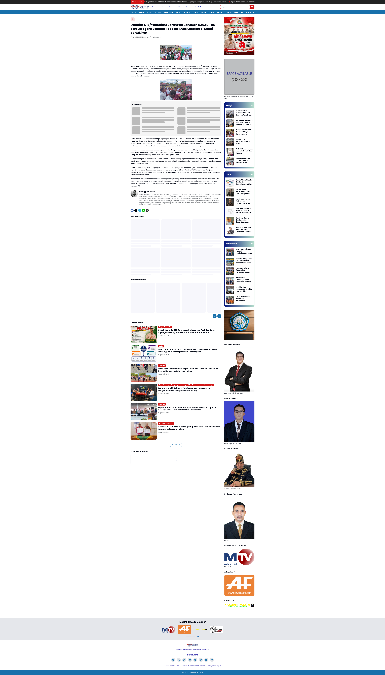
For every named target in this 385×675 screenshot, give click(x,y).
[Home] (133, 19)
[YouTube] (190, 660)
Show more (176, 445)
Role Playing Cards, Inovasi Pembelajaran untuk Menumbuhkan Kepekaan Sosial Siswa (244, 251)
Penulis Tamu (199, 7)
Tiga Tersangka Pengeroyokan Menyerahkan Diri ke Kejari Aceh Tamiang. (186, 385)
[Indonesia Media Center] (140, 7)
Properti (220, 12)
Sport (188, 7)
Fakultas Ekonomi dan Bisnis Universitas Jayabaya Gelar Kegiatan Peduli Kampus (243, 299)
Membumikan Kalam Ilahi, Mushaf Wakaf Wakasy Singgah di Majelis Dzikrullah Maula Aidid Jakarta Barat (244, 122)
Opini (161, 346)
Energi (228, 12)
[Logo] (192, 645)
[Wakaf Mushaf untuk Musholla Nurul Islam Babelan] (230, 152)
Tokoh (195, 12)
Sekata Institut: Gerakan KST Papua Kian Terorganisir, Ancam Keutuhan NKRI (244, 191)
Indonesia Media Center (195, 672)
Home (154, 7)
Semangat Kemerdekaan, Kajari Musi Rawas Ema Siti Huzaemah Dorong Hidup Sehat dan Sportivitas (188, 370)
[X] (135, 210)
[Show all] (252, 105)
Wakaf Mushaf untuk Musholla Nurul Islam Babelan (244, 151)
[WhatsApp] (143, 210)
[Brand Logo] (168, 629)
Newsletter (250, 12)
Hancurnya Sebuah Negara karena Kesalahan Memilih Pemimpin (243, 230)
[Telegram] (139, 210)
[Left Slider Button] (215, 316)
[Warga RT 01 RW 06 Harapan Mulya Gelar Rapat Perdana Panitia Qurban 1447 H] (230, 133)
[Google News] (195, 660)
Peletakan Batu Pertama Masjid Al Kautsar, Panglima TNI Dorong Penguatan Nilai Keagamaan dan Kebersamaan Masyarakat (243, 113)
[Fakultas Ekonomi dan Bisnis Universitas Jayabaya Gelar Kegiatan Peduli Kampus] (230, 300)
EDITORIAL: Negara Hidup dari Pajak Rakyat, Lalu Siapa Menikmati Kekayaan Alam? (243, 211)
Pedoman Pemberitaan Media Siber (193, 666)
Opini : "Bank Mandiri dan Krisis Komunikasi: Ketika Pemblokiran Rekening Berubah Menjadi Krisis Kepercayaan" (212, 2)
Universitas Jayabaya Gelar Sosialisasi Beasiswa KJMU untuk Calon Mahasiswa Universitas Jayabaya (244, 280)
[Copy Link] (147, 210)
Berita (162, 7)
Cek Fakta (186, 12)
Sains (178, 12)
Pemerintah (238, 12)
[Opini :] (144, 353)
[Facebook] (132, 210)
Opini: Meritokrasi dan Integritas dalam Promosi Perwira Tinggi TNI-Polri (243, 220)
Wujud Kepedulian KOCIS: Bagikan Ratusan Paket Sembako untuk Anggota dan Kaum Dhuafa (244, 160)
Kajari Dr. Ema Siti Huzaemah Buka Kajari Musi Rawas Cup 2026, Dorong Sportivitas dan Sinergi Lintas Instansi (187, 408)
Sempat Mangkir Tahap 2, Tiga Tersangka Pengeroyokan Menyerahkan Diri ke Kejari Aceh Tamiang (184, 389)
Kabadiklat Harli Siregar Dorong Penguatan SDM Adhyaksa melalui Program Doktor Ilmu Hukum (189, 428)
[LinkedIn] (206, 660)
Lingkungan (168, 12)
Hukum (149, 12)
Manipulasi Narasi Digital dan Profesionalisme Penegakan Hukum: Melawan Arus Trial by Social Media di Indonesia (243, 201)
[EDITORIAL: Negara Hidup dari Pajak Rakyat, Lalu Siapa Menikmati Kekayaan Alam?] (230, 212)
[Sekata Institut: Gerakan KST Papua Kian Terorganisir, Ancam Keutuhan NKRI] (230, 192)
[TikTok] (201, 660)
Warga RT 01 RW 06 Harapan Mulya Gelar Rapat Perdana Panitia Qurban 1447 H (243, 132)
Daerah (162, 365)
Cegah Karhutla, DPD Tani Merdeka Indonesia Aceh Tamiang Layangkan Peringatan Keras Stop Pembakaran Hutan (186, 331)
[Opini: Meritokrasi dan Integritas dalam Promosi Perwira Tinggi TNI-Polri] (230, 221)
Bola (179, 7)
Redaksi (166, 666)
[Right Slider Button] (252, 12)
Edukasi (211, 12)
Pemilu (203, 12)
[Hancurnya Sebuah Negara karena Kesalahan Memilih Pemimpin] (230, 231)
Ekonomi (158, 12)
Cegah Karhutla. (165, 327)
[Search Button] (252, 7)
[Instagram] (184, 660)
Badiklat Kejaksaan (166, 424)
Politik (141, 12)
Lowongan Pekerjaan (214, 666)
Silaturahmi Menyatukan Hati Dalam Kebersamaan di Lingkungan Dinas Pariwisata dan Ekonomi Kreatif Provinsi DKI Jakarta (244, 141)
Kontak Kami (174, 666)
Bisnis (171, 7)
